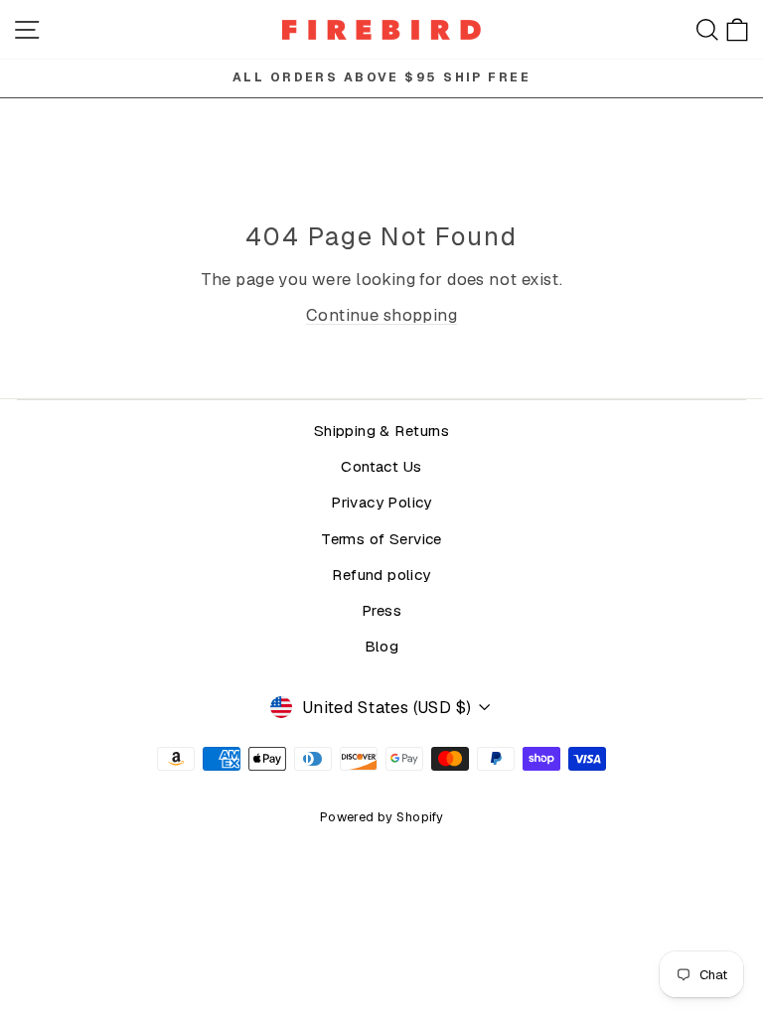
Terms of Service (381, 539)
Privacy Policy (381, 502)
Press (381, 611)
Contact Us (381, 467)
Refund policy (381, 575)
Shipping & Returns (381, 431)
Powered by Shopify (381, 816)
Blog (382, 646)
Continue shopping (381, 315)
